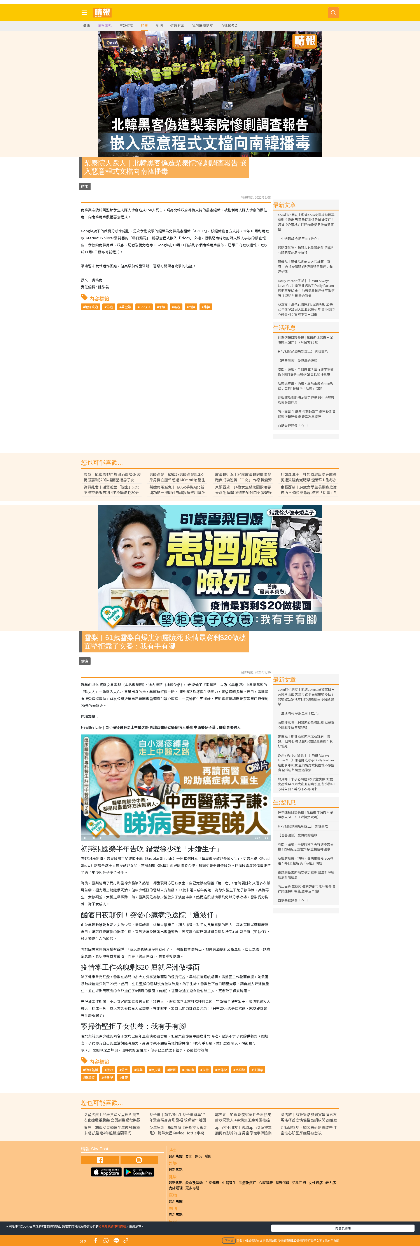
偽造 (109, 307)
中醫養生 (229, 1182)
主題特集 (126, 25)
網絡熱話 (91, 1069)
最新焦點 (176, 1156)
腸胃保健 (282, 1182)
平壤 (162, 307)
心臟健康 (266, 1182)
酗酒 (172, 1069)
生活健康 (212, 1182)
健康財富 (177, 25)
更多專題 (192, 1187)
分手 (124, 1069)
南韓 (192, 307)
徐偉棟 (222, 1069)
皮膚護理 (176, 1187)
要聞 (188, 1156)
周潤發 (90, 1077)
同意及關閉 (343, 1228)
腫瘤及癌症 (247, 1182)
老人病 (330, 1182)
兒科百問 (299, 1182)
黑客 (177, 307)
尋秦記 (108, 1077)
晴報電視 (105, 25)
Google (144, 307)
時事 (144, 25)
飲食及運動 (194, 1182)
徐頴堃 (240, 1069)
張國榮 (258, 1069)
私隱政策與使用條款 (112, 1226)
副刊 (159, 25)
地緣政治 (91, 307)
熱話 (198, 1156)
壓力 (109, 1069)
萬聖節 (126, 307)
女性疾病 (316, 1182)
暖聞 (208, 1156)
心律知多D (229, 25)
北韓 (206, 307)
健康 (86, 25)
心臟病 (189, 1069)
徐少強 (156, 1069)
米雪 (205, 1069)
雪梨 (139, 1069)
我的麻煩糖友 (202, 25)
